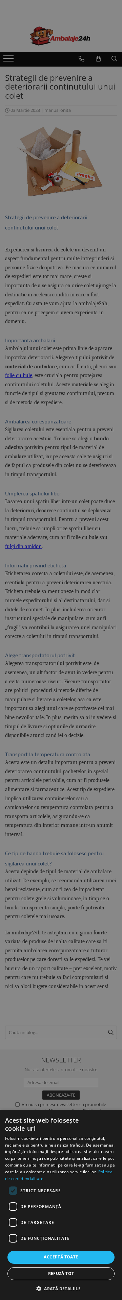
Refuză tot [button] (61, 1273)
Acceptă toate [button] (61, 1257)
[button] (61, 1288)
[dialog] (61, 1205)
